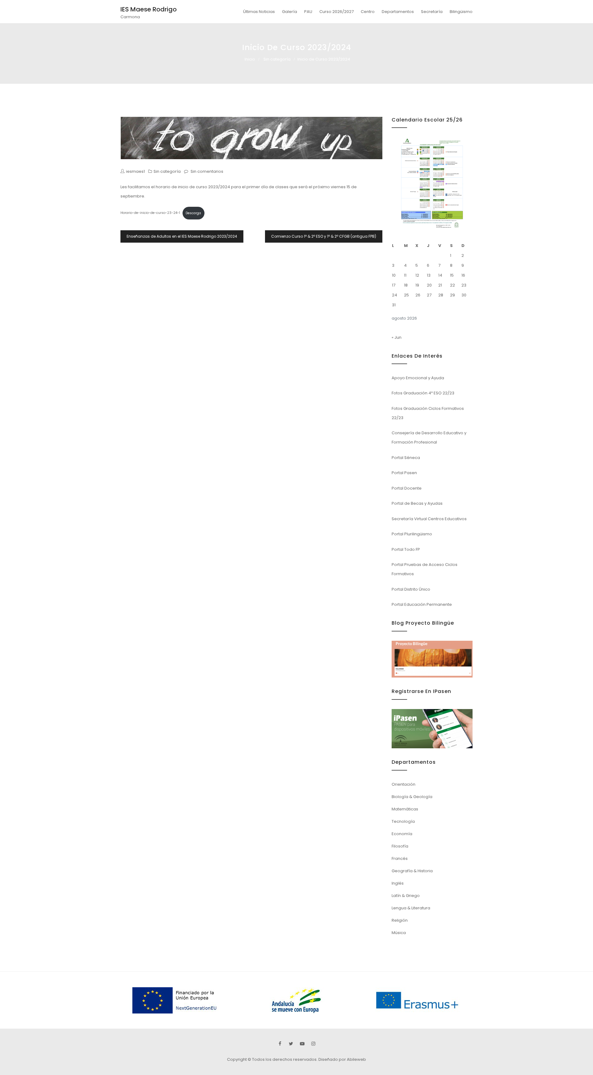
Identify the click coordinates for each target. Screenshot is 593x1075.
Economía (402, 834)
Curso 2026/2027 (336, 12)
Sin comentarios (207, 171)
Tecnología (403, 821)
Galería (289, 12)
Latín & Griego (406, 896)
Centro (368, 12)
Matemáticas (405, 809)
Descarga (193, 213)
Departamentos (398, 12)
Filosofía (400, 846)
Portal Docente (407, 488)
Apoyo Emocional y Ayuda (418, 378)
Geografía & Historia (412, 871)
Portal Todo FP (406, 549)
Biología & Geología (412, 797)
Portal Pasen (404, 473)
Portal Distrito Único (411, 589)
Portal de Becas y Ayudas (417, 503)
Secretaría (432, 12)
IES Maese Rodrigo (148, 9)
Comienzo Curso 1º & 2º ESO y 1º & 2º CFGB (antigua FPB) (323, 236)
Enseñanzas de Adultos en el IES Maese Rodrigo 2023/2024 (182, 236)
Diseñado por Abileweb (342, 1059)
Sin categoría (277, 59)
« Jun (397, 337)
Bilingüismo (461, 12)
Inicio (250, 59)
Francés (400, 858)
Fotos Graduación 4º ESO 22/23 (423, 393)
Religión (400, 920)
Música (399, 933)
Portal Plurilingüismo (412, 534)
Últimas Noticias (259, 12)
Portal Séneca (406, 458)
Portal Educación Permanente (422, 604)
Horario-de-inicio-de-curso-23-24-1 (150, 213)
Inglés (398, 883)
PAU (308, 12)
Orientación (403, 784)
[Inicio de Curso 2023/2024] (251, 138)
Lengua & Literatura (411, 908)
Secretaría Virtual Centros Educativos (429, 519)
